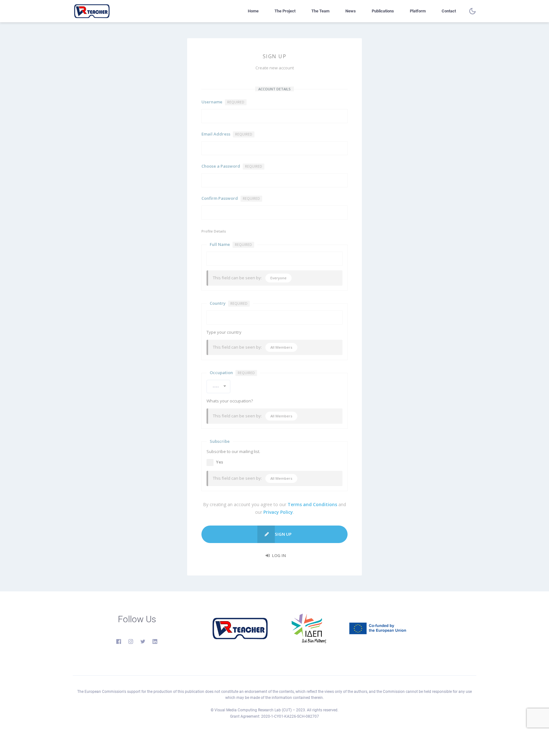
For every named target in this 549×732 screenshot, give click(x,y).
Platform (418, 11)
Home (253, 11)
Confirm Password (230, 198)
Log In (278, 555)
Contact (449, 11)
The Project (284, 11)
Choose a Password (231, 166)
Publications (383, 11)
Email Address (226, 134)
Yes (219, 462)
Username (222, 102)
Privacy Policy (278, 512)
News (350, 11)
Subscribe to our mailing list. (233, 451)
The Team (320, 11)
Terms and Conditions (312, 504)
